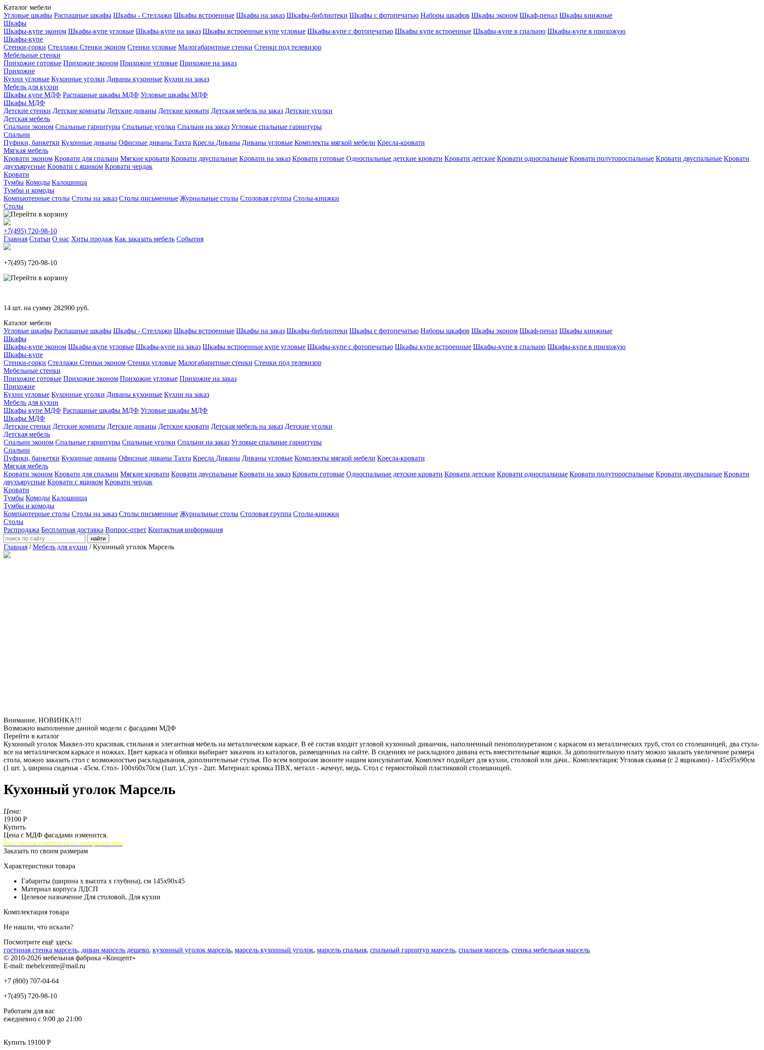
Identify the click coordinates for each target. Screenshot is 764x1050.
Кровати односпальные (532, 158)
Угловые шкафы (28, 15)
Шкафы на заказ (260, 15)
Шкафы (15, 23)
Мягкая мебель (26, 150)
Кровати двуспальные (204, 158)
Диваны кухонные (134, 79)
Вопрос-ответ (125, 529)
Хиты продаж (92, 239)
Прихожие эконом (90, 63)
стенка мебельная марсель (551, 950)
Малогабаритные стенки (215, 47)
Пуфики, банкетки (32, 142)
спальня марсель (483, 950)
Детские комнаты (79, 110)
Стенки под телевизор (287, 47)
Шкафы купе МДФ (32, 95)
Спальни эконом (28, 126)
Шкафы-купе (23, 39)
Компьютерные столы (37, 198)
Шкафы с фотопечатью (384, 15)
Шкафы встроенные (204, 15)
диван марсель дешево (115, 950)
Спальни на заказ (203, 126)
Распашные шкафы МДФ (101, 95)
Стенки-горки (25, 47)
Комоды (38, 182)
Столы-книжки (316, 198)
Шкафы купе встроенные (433, 31)
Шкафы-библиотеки (317, 15)
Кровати (16, 174)
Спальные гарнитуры (87, 126)
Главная (15, 239)
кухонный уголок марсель (192, 950)
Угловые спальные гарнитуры (276, 126)
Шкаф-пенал (539, 15)
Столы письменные (148, 198)
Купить (15, 827)
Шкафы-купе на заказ (168, 31)
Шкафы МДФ (24, 103)
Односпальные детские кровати (394, 158)
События (189, 239)
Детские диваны (132, 110)
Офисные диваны (146, 142)
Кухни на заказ (186, 79)
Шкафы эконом (494, 15)
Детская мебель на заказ (247, 110)
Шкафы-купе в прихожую (586, 31)
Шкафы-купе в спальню (509, 31)
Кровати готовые (318, 158)
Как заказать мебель (145, 239)
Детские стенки (27, 110)
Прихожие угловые (149, 63)
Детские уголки (308, 110)
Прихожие (19, 71)
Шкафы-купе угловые (101, 31)
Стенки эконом (103, 47)
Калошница (69, 182)
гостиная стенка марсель (41, 950)
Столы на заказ (94, 198)
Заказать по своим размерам (46, 851)
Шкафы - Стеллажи (142, 15)
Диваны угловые (267, 142)
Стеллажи (64, 47)
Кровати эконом (28, 158)
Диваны (228, 142)
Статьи (39, 239)
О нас (60, 239)
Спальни (17, 134)
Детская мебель (27, 118)
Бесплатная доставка (72, 529)
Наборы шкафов (445, 15)
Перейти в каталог (32, 736)
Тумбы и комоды (29, 190)
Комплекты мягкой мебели (334, 142)
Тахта (182, 142)
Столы (13, 206)
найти (98, 538)
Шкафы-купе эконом (35, 31)
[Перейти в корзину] (36, 214)
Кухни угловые (27, 79)
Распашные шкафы (82, 15)
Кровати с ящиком (75, 166)
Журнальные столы (209, 198)
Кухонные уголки (78, 79)
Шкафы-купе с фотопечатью (350, 31)
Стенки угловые (151, 47)
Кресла (204, 142)
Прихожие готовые (32, 63)
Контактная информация (185, 529)
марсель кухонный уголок (274, 950)
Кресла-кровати (401, 142)
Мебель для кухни (31, 87)
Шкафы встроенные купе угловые (254, 31)
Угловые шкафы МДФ (174, 95)
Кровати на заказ (264, 158)
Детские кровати (183, 110)
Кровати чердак (129, 166)
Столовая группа (265, 198)
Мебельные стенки (32, 55)
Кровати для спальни (86, 158)
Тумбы (14, 182)
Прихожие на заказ (208, 63)
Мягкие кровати (144, 158)
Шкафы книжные (585, 15)
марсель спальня (342, 950)
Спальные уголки (149, 126)
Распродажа (21, 529)
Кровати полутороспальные (611, 158)
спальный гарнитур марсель (412, 950)
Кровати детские (469, 158)
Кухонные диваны (89, 142)
